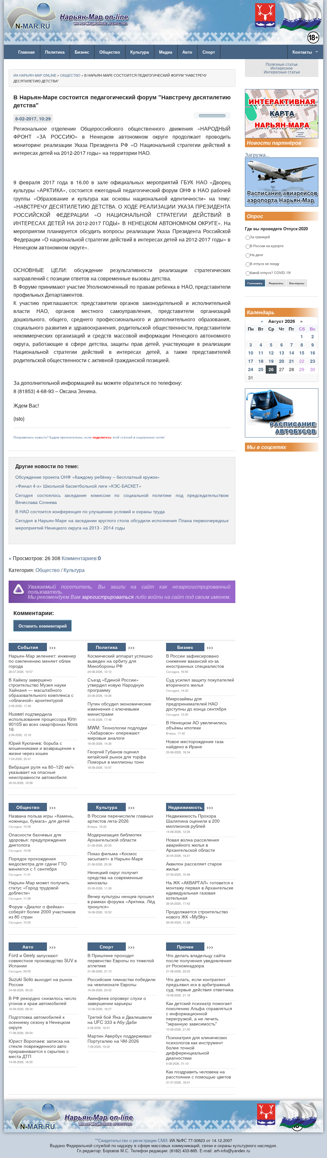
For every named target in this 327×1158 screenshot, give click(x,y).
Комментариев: (81, 558)
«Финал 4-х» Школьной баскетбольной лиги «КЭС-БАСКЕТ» (78, 486)
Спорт (208, 52)
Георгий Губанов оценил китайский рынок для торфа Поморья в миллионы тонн (116, 756)
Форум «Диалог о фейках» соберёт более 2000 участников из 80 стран (42, 911)
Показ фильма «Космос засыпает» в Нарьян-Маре (115, 856)
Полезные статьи (282, 64)
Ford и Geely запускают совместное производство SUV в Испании (43, 960)
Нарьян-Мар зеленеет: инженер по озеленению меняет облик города (42, 660)
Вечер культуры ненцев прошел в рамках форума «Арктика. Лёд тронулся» (121, 901)
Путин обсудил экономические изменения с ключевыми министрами (119, 708)
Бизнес (82, 52)
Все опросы (296, 283)
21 (291, 361)
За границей (260, 237)
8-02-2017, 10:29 (33, 118)
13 (281, 352)
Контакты (302, 52)
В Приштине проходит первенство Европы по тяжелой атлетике (120, 960)
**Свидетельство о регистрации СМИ (131, 1140)
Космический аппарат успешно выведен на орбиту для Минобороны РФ (120, 660)
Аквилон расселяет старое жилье (194, 866)
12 (271, 352)
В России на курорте (267, 246)
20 (281, 361)
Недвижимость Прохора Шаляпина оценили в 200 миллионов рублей (193, 820)
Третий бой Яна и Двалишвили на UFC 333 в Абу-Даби (119, 1019)
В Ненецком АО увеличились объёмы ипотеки (196, 725)
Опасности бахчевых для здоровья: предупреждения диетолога (37, 839)
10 (250, 352)
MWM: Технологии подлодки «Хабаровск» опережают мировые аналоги (117, 732)
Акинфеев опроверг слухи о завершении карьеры (116, 1000)
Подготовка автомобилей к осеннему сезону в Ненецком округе (39, 1022)
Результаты (276, 283)
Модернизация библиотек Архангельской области (114, 837)
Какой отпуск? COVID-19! (270, 273)
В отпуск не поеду (264, 264)
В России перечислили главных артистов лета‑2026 (120, 818)
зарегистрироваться (108, 596)
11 (260, 352)
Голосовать (254, 283)
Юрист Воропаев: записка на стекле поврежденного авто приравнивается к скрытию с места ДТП (39, 1048)
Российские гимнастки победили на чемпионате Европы (121, 981)
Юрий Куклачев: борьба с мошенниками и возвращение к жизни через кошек (42, 748)
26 (271, 369)
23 (312, 361)
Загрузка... (257, 154)
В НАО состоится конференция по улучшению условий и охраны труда (90, 511)
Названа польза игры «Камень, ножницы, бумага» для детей (41, 818)
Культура (139, 52)
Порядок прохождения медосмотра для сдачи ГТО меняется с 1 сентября (38, 863)
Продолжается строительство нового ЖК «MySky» (197, 914)
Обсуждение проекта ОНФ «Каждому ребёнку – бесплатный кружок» (87, 477)
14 (291, 352)
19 (271, 361)
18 (260, 361)
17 (250, 361)
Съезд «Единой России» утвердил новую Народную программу (115, 684)
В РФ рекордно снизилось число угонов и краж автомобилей (42, 1000)
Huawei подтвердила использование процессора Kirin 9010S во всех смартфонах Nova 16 (43, 721)
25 (260, 369)
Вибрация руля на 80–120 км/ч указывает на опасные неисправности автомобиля (41, 772)
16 (312, 352)
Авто (187, 52)
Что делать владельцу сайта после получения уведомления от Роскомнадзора (199, 960)
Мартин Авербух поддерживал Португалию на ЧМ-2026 (119, 1038)
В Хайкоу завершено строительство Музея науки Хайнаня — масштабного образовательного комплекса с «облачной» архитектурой (41, 689)
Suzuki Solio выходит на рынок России (40, 981)
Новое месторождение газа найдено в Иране (195, 744)
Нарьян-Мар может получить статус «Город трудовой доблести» (39, 887)
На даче (256, 255)
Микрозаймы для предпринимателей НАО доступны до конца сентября (196, 703)
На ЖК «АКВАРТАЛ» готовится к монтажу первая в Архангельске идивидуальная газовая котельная (199, 890)
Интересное (281, 68)
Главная (26, 52)
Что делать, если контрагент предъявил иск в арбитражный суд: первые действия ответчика (199, 984)
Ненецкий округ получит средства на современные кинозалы (115, 877)
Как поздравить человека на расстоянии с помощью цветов (198, 1074)
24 (250, 369)
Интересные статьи (282, 71)
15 (301, 352)
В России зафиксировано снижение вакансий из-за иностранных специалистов (195, 660)
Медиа (165, 52)
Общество (109, 52)
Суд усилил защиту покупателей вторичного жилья (200, 682)
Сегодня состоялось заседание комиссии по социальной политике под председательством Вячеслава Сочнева (122, 498)
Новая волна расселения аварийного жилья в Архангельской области (192, 844)
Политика (55, 52)
